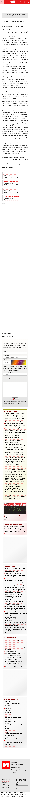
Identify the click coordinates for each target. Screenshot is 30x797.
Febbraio (13, 702)
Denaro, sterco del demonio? (13, 667)
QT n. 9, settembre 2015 (11, 200)
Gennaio (13, 705)
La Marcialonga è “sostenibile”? (14, 642)
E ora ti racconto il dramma (13, 657)
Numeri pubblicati (6, 779)
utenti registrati (9, 345)
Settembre (10, 720)
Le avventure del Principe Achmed (13, 157)
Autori (3, 784)
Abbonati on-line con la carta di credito (15, 533)
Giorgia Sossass (9, 29)
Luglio (14, 724)
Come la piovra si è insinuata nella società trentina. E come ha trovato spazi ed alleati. (15, 445)
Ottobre (13, 716)
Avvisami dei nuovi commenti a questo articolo (13, 378)
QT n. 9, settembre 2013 (11, 184)
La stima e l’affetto (10, 646)
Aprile (11, 738)
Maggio (14, 733)
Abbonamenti (5, 785)
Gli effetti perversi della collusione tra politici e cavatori (15, 490)
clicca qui (16, 796)
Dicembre (8, 709)
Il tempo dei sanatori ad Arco (13, 661)
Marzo (14, 741)
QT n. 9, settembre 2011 (11, 177)
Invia (15, 399)
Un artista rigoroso (10, 651)
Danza (13, 164)
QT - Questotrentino (11, 644)
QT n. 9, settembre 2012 (12, 14)
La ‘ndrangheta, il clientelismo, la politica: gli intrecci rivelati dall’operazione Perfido (14, 440)
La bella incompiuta (11, 659)
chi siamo (13, 772)
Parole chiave (5, 781)
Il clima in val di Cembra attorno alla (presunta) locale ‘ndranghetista (15, 425)
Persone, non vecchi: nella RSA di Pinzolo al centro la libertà (15, 654)
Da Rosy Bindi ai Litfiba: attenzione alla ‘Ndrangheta (15, 496)
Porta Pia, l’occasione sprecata (14, 640)
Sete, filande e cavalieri (20, 159)
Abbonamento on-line (7, 787)
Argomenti (5, 782)
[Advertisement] (15, 267)
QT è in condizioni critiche (12, 516)
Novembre (9, 713)
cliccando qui (15, 370)
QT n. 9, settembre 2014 (11, 192)
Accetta (21, 796)
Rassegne (18, 164)
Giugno (11, 729)
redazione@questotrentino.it (18, 770)
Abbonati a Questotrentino (13, 525)
